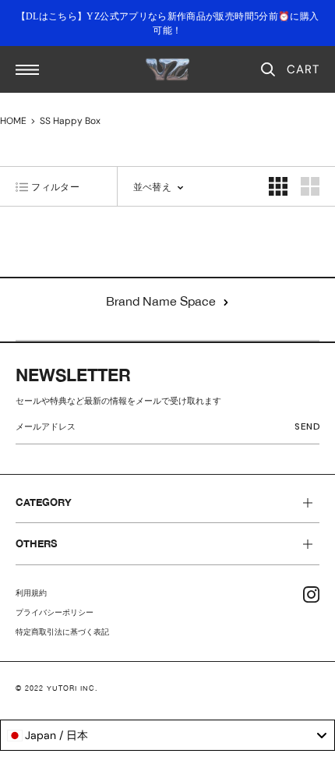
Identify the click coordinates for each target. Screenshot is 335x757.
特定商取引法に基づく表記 (62, 632)
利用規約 (31, 593)
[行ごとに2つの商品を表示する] (278, 186)
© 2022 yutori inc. (57, 688)
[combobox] (167, 735)
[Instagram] (311, 594)
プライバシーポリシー (54, 612)
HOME (13, 121)
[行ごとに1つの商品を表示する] (310, 186)
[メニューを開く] (27, 70)
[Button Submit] (310, 429)
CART (303, 69)
